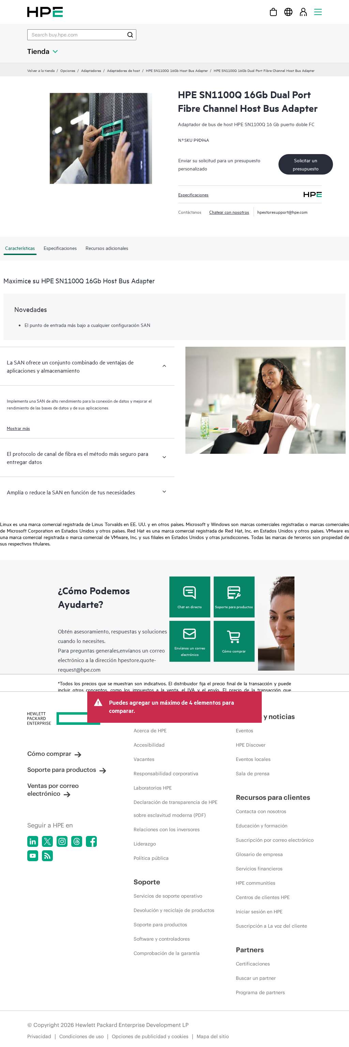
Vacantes (144, 759)
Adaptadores (91, 70)
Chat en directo (190, 606)
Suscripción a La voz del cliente (271, 926)
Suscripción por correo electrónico (275, 840)
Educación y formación (261, 826)
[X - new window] (47, 841)
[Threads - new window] (76, 841)
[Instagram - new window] (62, 841)
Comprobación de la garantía (167, 953)
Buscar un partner (256, 978)
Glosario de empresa (259, 854)
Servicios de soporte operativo (168, 896)
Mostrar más (18, 428)
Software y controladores (162, 939)
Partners (250, 949)
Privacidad (39, 1036)
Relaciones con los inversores (167, 829)
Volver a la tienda (41, 70)
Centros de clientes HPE (263, 897)
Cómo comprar (234, 651)
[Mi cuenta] (303, 12)
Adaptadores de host (123, 70)
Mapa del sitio (213, 1036)
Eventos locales (253, 759)
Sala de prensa (253, 774)
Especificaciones (193, 194)
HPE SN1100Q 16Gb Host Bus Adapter (177, 70)
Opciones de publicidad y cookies (150, 1036)
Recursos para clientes (273, 797)
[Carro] (273, 12)
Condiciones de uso (81, 1036)
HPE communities (255, 883)
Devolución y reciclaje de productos (174, 910)
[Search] (130, 34)
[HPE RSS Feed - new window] (47, 855)
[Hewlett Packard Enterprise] (45, 12)
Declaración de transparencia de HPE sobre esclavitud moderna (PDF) (175, 808)
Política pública (151, 858)
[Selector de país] (288, 12)
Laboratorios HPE (153, 788)
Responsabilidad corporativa (166, 774)
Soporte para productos (234, 606)
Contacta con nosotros (261, 811)
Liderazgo (145, 844)
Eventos (244, 731)
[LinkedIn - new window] (32, 841)
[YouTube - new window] (32, 855)
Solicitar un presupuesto (306, 164)
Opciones (67, 70)
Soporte (147, 882)
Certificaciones (253, 964)
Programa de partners (260, 992)
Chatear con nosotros (229, 212)
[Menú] (318, 12)
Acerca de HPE (150, 731)
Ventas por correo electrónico (53, 789)
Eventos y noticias (265, 716)
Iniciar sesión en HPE (259, 912)
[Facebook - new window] (91, 841)
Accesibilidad (149, 745)
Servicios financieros (259, 869)
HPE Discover (250, 745)
